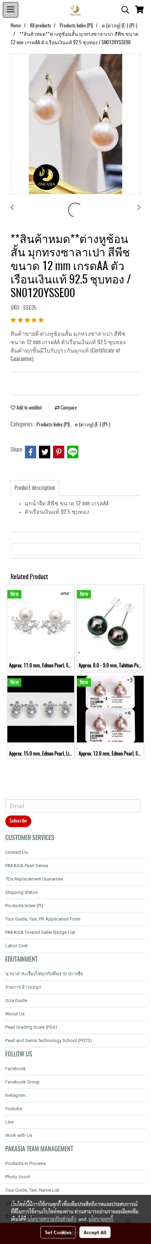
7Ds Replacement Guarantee (34, 879)
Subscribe (18, 821)
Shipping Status (21, 892)
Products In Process (25, 1163)
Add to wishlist (28, 408)
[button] (123, 10)
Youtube (13, 1108)
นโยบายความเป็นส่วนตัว (51, 1219)
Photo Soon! (17, 1176)
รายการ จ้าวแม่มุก (23, 987)
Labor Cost (16, 945)
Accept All (95, 1232)
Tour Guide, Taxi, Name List (32, 1190)
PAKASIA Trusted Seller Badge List (40, 932)
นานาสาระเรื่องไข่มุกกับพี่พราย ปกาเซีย (44, 973)
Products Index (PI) (54, 425)
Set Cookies (58, 1232)
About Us (15, 1013)
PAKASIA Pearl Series (26, 865)
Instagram (15, 1095)
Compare (68, 408)
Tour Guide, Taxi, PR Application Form (42, 919)
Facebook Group (22, 1082)
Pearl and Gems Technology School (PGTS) (48, 1040)
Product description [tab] (34, 488)
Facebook (15, 1068)
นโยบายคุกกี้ (100, 1219)
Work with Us (18, 1135)
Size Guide (16, 1000)
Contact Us (16, 852)
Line (9, 1122)
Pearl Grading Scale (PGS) (31, 1027)
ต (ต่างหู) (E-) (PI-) (92, 425)
